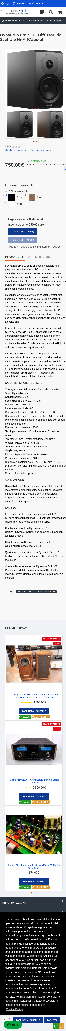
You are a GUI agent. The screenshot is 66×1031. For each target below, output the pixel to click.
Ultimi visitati (16, 628)
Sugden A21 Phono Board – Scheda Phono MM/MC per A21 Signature (35, 866)
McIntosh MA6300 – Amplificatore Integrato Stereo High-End (34, 781)
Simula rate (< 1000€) (22, 231)
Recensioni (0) (39, 257)
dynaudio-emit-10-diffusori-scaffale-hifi (36, 591)
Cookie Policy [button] (14, 1009)
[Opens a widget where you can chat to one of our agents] (12, 1025)
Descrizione (15, 257)
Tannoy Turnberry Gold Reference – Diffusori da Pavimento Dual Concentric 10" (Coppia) (34, 696)
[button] (8, 79)
